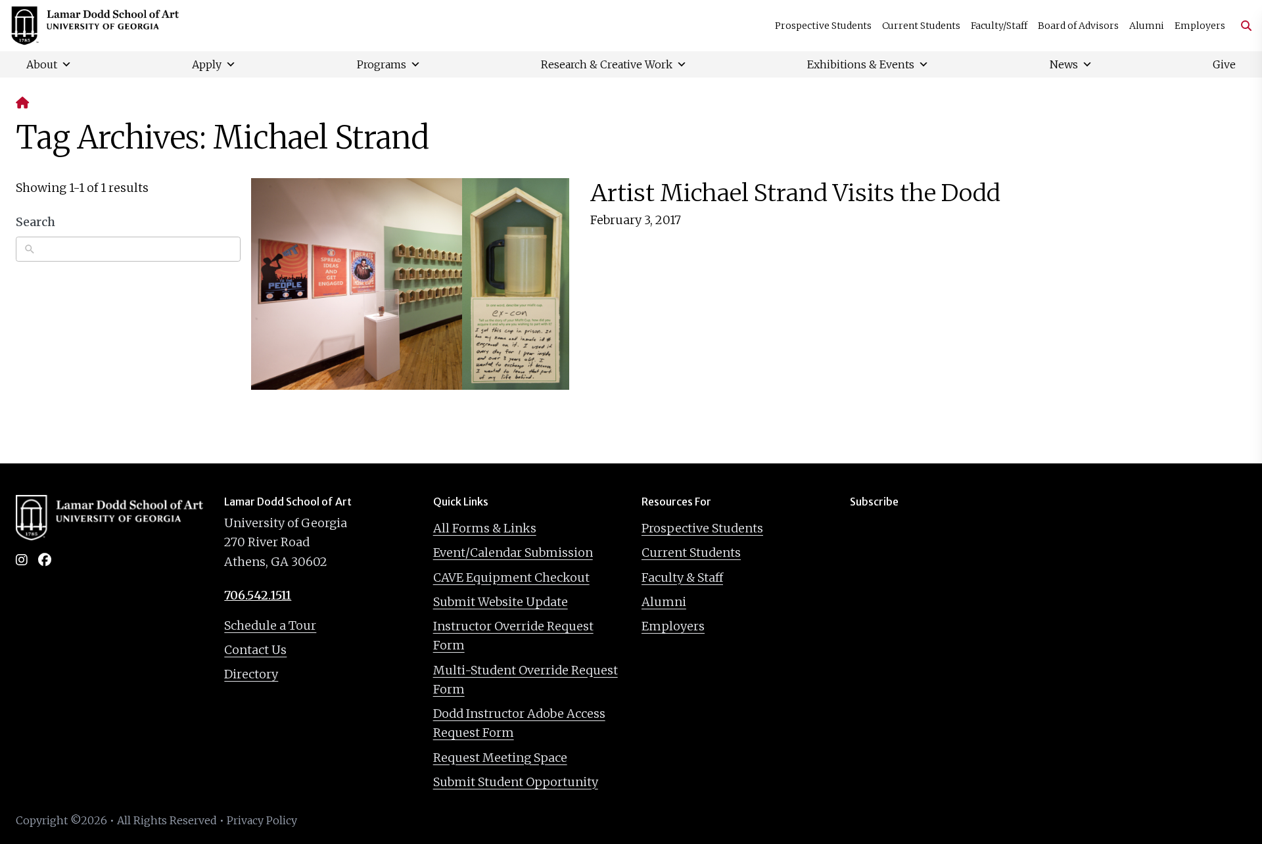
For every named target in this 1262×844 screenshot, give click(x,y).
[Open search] (1240, 26)
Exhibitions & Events (860, 64)
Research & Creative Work (606, 64)
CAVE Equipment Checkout (511, 577)
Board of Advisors (1078, 26)
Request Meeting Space (500, 757)
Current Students (921, 26)
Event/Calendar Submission (513, 552)
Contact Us (255, 649)
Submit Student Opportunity (515, 781)
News (1064, 64)
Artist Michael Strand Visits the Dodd (795, 193)
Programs (381, 64)
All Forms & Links (484, 528)
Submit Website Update (500, 601)
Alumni (1146, 26)
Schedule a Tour (270, 625)
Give (1224, 64)
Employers (1200, 26)
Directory (251, 674)
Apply (207, 64)
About (41, 64)
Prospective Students (823, 26)
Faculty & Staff (682, 577)
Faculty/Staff (999, 26)
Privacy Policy (262, 820)
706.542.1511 (257, 595)
